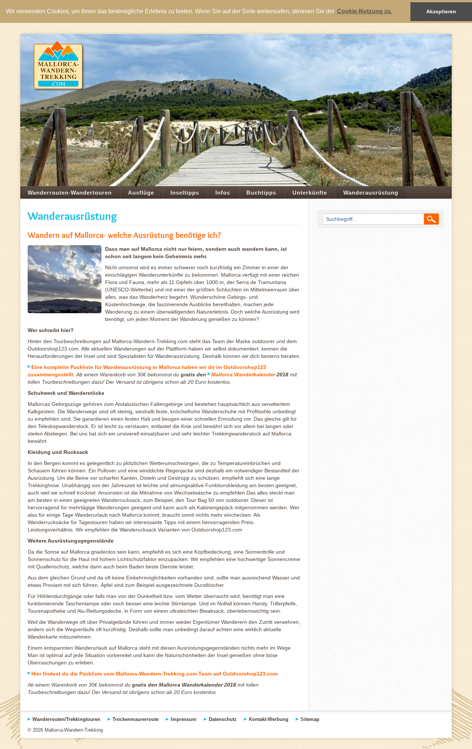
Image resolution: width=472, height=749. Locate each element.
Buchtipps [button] (261, 192)
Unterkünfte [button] (309, 192)
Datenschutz (223, 719)
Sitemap (310, 719)
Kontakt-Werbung (268, 719)
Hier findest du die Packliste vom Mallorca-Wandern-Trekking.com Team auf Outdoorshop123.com (154, 674)
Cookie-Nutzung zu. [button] (364, 11)
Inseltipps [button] (184, 192)
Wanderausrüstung (370, 192)
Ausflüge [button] (141, 192)
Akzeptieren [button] (441, 11)
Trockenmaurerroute (135, 719)
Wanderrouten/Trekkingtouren (66, 719)
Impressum (184, 719)
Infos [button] (222, 192)
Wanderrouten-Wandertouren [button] (70, 192)
